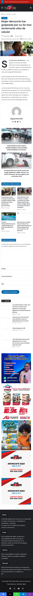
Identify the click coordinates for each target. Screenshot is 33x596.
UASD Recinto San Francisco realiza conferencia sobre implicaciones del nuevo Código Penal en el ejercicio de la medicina (23, 202)
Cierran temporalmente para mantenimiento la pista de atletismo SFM (8, 225)
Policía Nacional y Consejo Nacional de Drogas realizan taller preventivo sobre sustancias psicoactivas (8, 201)
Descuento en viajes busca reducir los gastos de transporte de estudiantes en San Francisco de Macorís (24, 226)
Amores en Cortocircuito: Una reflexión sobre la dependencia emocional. (20, 319)
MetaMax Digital (21, 584)
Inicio (4, 14)
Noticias (9, 14)
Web (2, 284)
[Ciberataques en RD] (6, 332)
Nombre (3, 268)
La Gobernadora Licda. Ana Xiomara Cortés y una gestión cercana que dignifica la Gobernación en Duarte (21, 308)
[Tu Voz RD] (10, 7)
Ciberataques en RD (18, 328)
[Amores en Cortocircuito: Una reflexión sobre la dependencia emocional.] (6, 321)
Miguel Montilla (7, 36)
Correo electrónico (6, 276)
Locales (14, 14)
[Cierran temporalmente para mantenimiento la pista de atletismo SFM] (8, 216)
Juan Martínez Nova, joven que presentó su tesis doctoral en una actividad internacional (20, 342)
